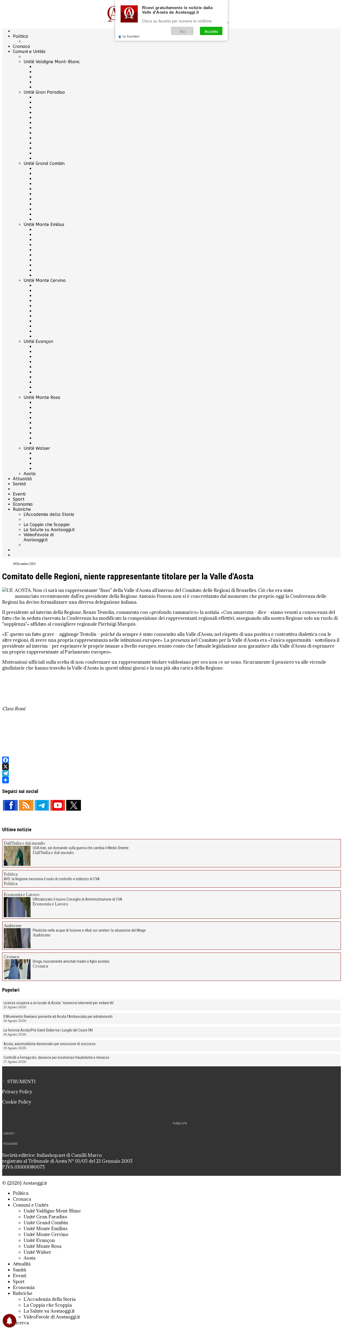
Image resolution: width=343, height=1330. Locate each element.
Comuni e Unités (29, 51)
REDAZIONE (10, 1144)
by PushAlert (131, 36)
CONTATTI (8, 1133)
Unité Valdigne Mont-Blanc (52, 61)
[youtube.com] (57, 805)
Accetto (211, 31)
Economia (23, 504)
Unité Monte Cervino (45, 280)
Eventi (19, 494)
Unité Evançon (38, 341)
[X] (171, 766)
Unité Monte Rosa (42, 397)
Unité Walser (37, 448)
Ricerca (21, 1323)
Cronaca (21, 46)
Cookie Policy (16, 1102)
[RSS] (26, 805)
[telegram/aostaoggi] (42, 805)
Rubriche (22, 509)
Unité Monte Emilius (44, 224)
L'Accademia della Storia (49, 514)
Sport (18, 499)
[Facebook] (171, 760)
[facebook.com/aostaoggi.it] (10, 805)
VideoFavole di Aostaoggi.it (39, 537)
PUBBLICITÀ (180, 1123)
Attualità (22, 478)
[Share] (171, 780)
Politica (20, 36)
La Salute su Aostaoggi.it (49, 529)
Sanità (19, 483)
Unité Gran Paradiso (44, 92)
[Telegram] (171, 773)
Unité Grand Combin (44, 163)
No (182, 31)
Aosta (30, 473)
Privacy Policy (17, 1092)
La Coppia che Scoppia (47, 524)
